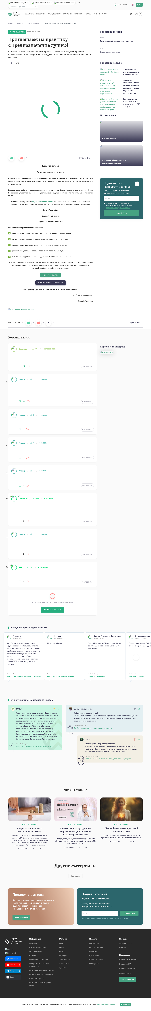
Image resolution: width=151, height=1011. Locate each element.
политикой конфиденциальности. (118, 208)
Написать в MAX (125, 964)
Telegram (13, 971)
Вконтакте (14, 958)
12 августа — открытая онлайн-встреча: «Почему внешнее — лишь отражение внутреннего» (131, 86)
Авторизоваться (52, 610)
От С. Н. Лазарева (30, 824)
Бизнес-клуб (73, 3)
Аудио (61, 951)
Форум (105, 14)
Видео (61, 943)
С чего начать (123, 5)
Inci (20, 567)
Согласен (126, 1004)
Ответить (88, 366)
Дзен (12, 977)
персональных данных (106, 1004)
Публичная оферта (36, 978)
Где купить (123, 947)
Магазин (67, 14)
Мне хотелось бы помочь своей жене (60, 676)
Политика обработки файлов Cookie (40, 984)
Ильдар (22, 379)
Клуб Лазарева (25, 3)
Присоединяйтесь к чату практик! (50, 282)
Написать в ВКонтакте (127, 969)
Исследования (54, 14)
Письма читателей (96, 959)
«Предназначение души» (43, 201)
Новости (40, 14)
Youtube (13, 965)
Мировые (92, 951)
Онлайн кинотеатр (50, 3)
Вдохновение (94, 955)
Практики (78, 14)
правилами (126, 919)
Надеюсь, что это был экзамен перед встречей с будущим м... (108, 759)
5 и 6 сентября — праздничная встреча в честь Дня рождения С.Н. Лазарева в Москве (75, 831)
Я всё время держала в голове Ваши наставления (93, 728)
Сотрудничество (35, 951)
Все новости (94, 943)
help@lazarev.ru (125, 973)
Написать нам (128, 979)
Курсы (88, 14)
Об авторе (29, 14)
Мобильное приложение (38, 959)
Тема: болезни (64, 959)
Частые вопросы (125, 943)
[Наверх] (147, 986)
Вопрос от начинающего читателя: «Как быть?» (24, 676)
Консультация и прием (37, 947)
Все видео (75, 876)
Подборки (63, 955)
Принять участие (50, 275)
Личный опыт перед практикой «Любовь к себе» (131, 72)
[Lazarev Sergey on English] (133, 5)
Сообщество (94, 964)
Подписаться (121, 213)
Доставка (62, 968)
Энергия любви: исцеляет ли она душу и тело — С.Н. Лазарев (131, 103)
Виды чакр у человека (110, 52)
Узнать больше (21, 917)
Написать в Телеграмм (127, 959)
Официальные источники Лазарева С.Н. (39, 965)
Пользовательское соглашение (41, 974)
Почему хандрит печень (96, 676)
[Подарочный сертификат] (131, 14)
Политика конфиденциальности (41, 970)
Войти (139, 5)
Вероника (23, 349)
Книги (97, 14)
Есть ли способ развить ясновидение (116, 41)
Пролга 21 (23, 499)
